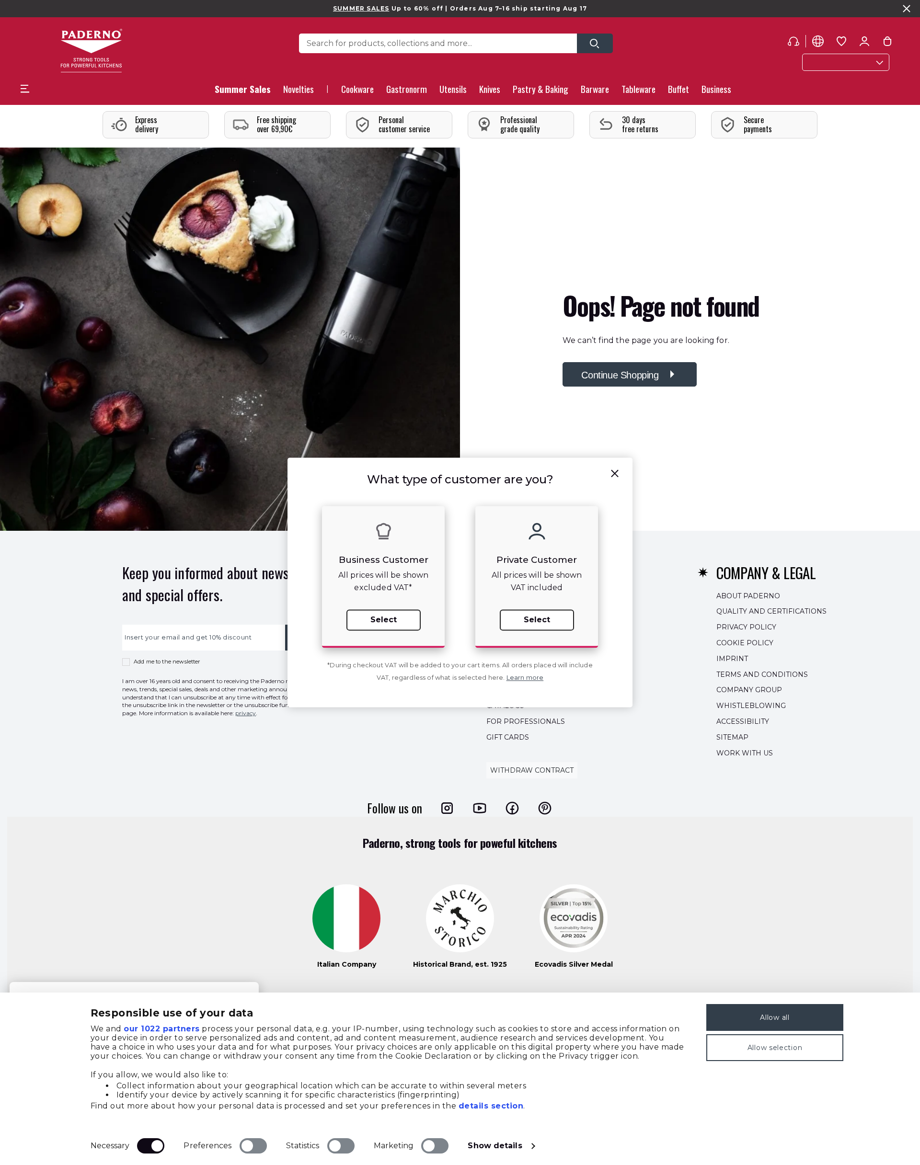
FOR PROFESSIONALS (525, 721)
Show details (495, 1145)
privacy (245, 713)
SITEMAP (732, 736)
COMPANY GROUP (749, 689)
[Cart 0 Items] (887, 43)
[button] (298, 92)
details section (491, 1105)
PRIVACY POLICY (746, 627)
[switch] (253, 1146)
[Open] (595, 43)
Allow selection (775, 1047)
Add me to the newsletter (167, 661)
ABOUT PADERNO (748, 595)
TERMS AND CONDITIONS (762, 674)
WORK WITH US (744, 752)
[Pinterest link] (544, 807)
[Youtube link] (479, 807)
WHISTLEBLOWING (751, 705)
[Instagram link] (447, 807)
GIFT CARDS (507, 736)
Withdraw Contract (532, 770)
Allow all (774, 1017)
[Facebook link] (512, 807)
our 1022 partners (162, 1028)
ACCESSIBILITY (742, 721)
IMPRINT (732, 658)
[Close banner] (906, 8)
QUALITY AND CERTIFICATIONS (771, 611)
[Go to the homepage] (91, 50)
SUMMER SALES (361, 8)
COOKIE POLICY (744, 643)
